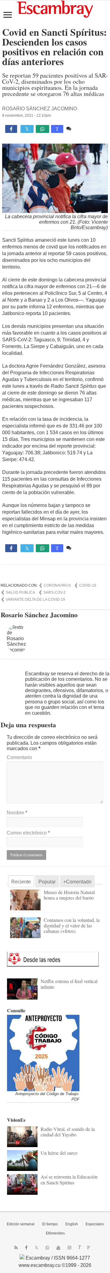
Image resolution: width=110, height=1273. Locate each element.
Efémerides (55, 1233)
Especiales (95, 1224)
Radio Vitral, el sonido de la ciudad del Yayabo (68, 1132)
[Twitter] (36, 1247)
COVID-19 (87, 585)
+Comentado (77, 881)
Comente (83, 128)
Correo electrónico (28, 832)
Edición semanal (21, 1224)
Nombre (17, 812)
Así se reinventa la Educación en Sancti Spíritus (69, 1179)
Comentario (19, 757)
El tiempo (50, 1224)
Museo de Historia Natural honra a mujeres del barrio (69, 895)
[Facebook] (26, 1247)
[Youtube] (58, 1247)
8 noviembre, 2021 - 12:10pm (26, 115)
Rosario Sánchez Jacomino (39, 108)
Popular (47, 881)
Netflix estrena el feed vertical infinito (69, 984)
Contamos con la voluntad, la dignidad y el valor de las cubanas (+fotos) (72, 925)
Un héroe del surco (59, 1153)
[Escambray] (55, 8)
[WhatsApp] (47, 1247)
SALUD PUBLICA (20, 592)
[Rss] (16, 1247)
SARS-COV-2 (54, 592)
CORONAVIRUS (57, 585)
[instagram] (69, 1247)
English (71, 1224)
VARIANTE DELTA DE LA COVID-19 (35, 599)
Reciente (21, 881)
